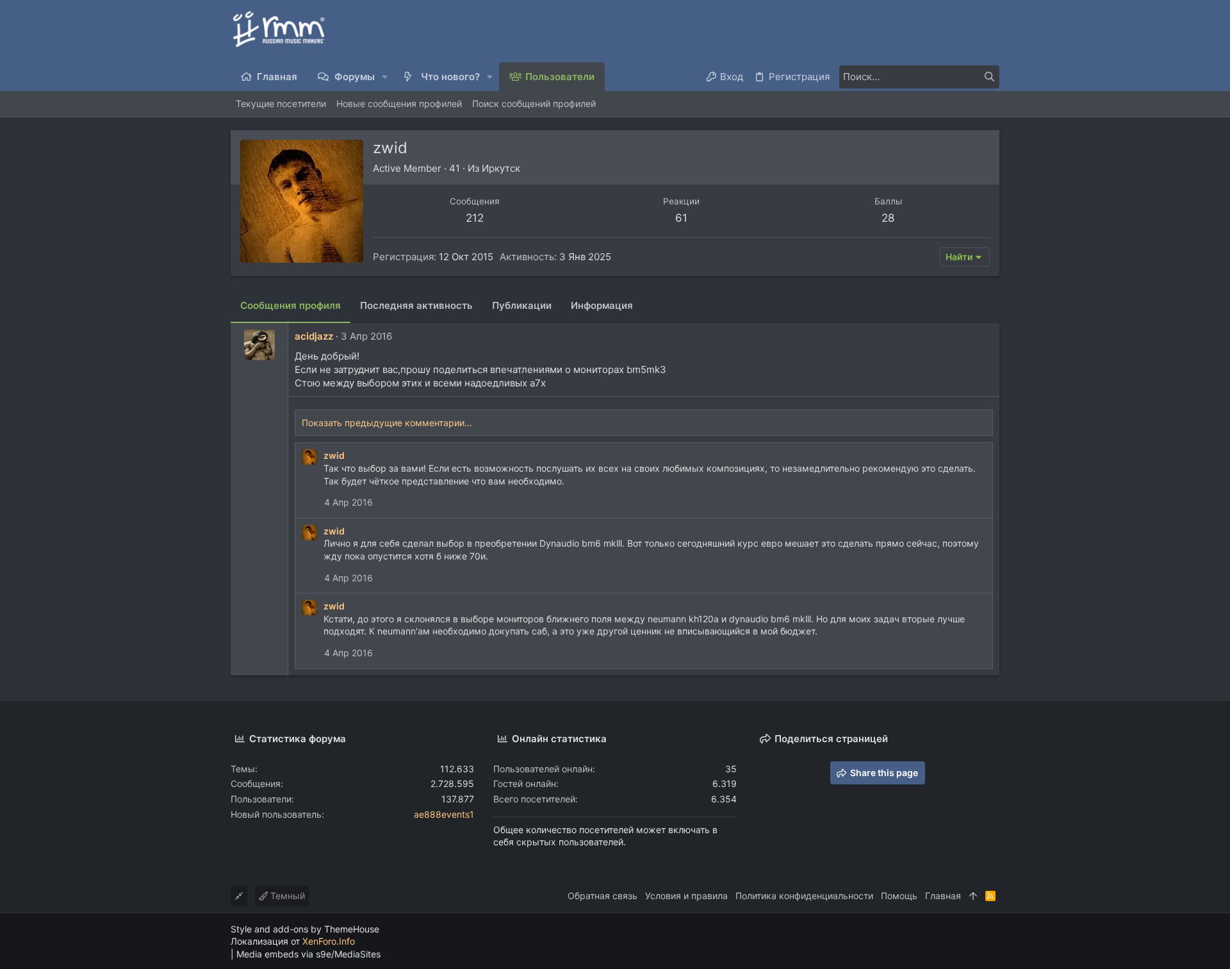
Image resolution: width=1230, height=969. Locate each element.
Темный (286, 895)
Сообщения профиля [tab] (290, 305)
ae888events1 (444, 814)
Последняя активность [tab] (416, 305)
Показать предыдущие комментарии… (387, 422)
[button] (385, 77)
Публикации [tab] (522, 305)
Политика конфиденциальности (804, 895)
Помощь (899, 895)
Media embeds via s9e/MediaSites (308, 953)
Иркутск (501, 168)
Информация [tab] (602, 305)
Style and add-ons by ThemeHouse (305, 928)
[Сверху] (973, 896)
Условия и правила (686, 895)
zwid (334, 455)
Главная (943, 895)
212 (475, 217)
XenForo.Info (328, 941)
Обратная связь (602, 895)
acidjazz (314, 336)
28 (888, 217)
